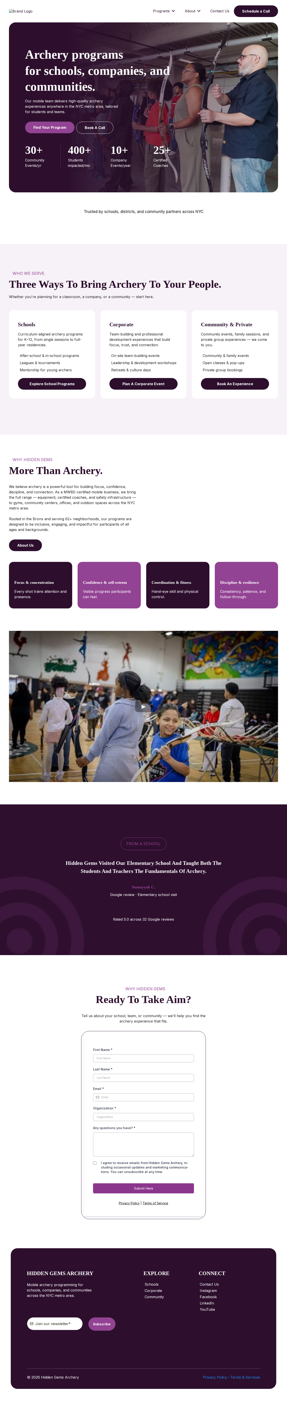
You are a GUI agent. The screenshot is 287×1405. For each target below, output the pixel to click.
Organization (104, 1108)
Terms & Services (245, 1377)
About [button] (190, 11)
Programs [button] (162, 11)
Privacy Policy (129, 1203)
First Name (103, 1050)
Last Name (103, 1069)
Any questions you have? (114, 1128)
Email (98, 1089)
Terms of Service (155, 1203)
